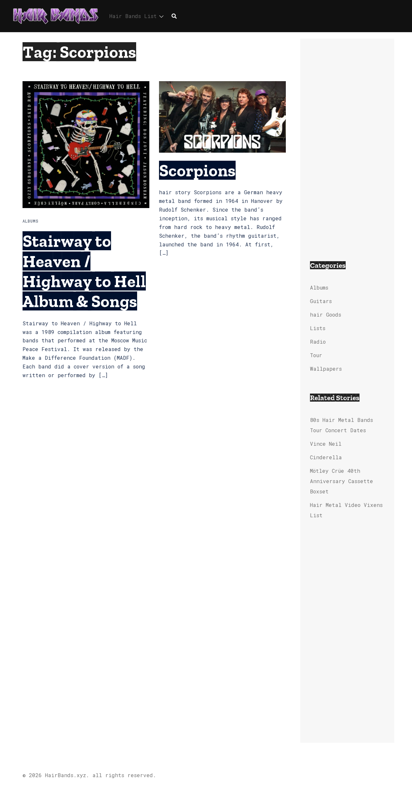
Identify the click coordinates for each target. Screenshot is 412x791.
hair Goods (325, 314)
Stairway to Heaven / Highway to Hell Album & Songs (84, 271)
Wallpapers (326, 368)
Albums (31, 221)
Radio (318, 341)
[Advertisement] (347, 145)
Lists (317, 328)
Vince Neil (326, 443)
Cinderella (326, 457)
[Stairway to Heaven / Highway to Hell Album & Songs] (86, 144)
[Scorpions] (222, 116)
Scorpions (197, 170)
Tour (316, 355)
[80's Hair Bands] (55, 15)
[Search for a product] (174, 16)
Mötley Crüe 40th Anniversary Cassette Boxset (341, 481)
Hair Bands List (133, 16)
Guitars (321, 301)
